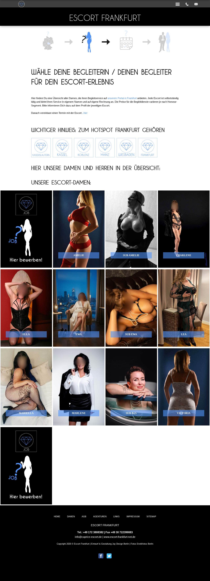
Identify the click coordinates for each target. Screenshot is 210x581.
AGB (84, 516)
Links (116, 516)
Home (57, 516)
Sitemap (151, 516)
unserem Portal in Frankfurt (122, 98)
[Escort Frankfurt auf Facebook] (101, 556)
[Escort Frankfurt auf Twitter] (109, 556)
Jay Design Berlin (120, 544)
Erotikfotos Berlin (145, 544)
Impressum (133, 516)
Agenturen (99, 516)
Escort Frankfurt (105, 17)
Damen (71, 516)
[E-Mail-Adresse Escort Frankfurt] (196, 4)
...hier (84, 113)
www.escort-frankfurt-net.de (119, 537)
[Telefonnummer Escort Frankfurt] (187, 4)
